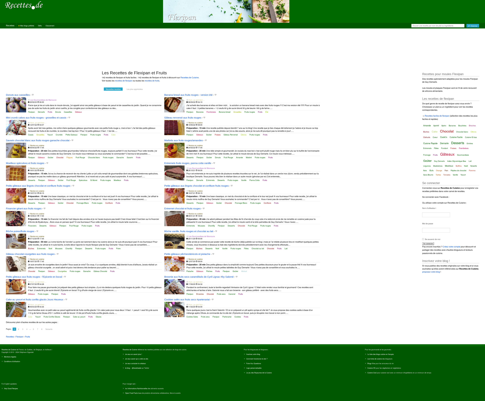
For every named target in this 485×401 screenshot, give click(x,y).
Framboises (211, 111)
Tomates (446, 174)
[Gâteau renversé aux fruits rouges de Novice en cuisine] (174, 127)
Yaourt (50, 134)
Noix (425, 170)
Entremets (210, 180)
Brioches (472, 125)
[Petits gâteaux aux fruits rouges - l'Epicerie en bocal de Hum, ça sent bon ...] (16, 286)
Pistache (189, 271)
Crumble (59, 134)
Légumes (427, 166)
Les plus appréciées (135, 89)
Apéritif (436, 125)
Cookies (237, 316)
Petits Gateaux (71, 134)
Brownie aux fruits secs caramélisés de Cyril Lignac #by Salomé (199, 276)
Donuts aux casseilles (18, 95)
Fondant (444, 148)
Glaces (98, 316)
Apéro (443, 125)
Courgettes (62, 271)
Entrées (470, 143)
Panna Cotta (254, 180)
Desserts (189, 157)
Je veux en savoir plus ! (133, 354)
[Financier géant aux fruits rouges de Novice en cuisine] (16, 218)
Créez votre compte (451, 246)
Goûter (209, 134)
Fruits (50, 111)
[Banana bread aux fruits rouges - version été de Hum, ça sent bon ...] (174, 104)
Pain (446, 170)
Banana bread (224, 111)
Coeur (435, 137)
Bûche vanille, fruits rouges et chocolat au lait (188, 231)
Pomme (472, 170)
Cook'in (443, 137)
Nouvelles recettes (113, 89)
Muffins (459, 166)
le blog (127, 368)
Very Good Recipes (11, 388)
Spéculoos (83, 180)
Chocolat (59, 157)
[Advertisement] (242, 48)
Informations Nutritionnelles (137, 388)
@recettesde (136, 368)
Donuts (58, 111)
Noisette (473, 166)
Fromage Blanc (83, 203)
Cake (113, 134)
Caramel (231, 294)
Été (266, 111)
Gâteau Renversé (231, 134)
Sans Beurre (428, 174)
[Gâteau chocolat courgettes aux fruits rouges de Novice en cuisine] (16, 263)
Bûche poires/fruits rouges (20, 231)
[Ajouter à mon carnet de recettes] (33, 95)
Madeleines (437, 166)
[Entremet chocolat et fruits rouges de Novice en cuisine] (174, 218)
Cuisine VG (371, 368)
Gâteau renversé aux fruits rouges (182, 117)
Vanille (243, 180)
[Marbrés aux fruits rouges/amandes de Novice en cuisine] (174, 150)
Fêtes (246, 248)
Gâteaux (78, 111)
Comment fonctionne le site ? (257, 359)
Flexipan (31, 111)
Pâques (69, 157)
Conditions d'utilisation (12, 361)
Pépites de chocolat (458, 170)
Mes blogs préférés (27, 25)
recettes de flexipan (123, 80)
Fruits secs (221, 294)
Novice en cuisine (196, 122)
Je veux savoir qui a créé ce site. (137, 359)
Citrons (243, 134)
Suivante (48, 329)
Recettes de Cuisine (189, 77)
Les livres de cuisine (374, 359)
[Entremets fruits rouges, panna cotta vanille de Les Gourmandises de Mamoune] (174, 172)
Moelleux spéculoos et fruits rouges (25, 163)
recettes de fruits (152, 80)
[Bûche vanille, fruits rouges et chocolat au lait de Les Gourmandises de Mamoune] (174, 241)
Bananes (199, 111)
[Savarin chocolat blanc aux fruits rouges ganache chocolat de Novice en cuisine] (16, 150)
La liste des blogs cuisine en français (380, 354)
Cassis (30, 134)
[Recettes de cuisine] (24, 5)
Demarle (41, 111)
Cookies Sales (192, 316)
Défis (40, 25)
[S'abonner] (29, 99)
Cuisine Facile (456, 137)
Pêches (209, 271)
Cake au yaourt (79, 316)
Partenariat (226, 316)
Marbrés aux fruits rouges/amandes (183, 140)
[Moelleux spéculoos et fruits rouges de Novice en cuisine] (16, 172)
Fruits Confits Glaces (52, 316)
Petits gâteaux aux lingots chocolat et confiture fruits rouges (38, 185)
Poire (118, 248)
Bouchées (462, 125)
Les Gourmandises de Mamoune (43, 99)
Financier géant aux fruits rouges (24, 208)
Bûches (31, 248)
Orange (439, 170)
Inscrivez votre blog (253, 354)
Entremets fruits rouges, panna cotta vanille (187, 163)
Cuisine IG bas (471, 137)
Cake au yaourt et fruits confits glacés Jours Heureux (34, 299)
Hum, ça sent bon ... (197, 99)
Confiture (109, 203)
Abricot (244, 271)
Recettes (10, 25)
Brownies (200, 294)
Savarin (130, 157)
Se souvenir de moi (432, 239)
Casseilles (68, 111)
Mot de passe (427, 223)
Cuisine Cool (372, 372)
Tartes (438, 174)
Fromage (427, 155)
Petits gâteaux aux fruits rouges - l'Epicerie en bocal (34, 276)
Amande (239, 157)
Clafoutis (426, 137)
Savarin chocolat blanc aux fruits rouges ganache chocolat (37, 140)
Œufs (431, 170)
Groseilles (237, 111)
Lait (286, 248)
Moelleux (117, 180)
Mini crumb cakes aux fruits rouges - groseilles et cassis (36, 117)
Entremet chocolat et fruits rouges (182, 208)
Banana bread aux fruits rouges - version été (188, 95)
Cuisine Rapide (430, 143)
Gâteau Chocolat (100, 271)
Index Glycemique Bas (456, 161)
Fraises (218, 134)
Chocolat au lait (258, 248)
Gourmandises (463, 155)
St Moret (93, 180)
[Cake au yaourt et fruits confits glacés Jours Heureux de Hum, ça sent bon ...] (16, 309)
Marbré (249, 157)
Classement (50, 25)
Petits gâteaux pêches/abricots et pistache (187, 254)
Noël (50, 248)
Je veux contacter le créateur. (135, 363)
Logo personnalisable (253, 368)
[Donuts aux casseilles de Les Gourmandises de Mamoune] (16, 104)
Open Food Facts (131, 393)
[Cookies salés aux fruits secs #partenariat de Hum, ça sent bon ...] (174, 309)
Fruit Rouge (80, 157)
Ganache (120, 157)
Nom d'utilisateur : (429, 208)
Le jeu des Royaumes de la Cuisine (259, 372)
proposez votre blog (431, 271)
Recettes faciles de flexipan (437, 115)
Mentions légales (10, 356)
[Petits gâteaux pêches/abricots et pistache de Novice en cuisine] (174, 263)
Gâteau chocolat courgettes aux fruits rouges (30, 254)
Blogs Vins (371, 363)
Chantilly (211, 225)
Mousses (201, 225)
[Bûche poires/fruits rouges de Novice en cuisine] (16, 241)
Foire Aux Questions (253, 363)
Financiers (32, 225)
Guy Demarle (439, 161)
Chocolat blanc (94, 157)
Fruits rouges (249, 111)
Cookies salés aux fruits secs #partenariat (187, 299)
